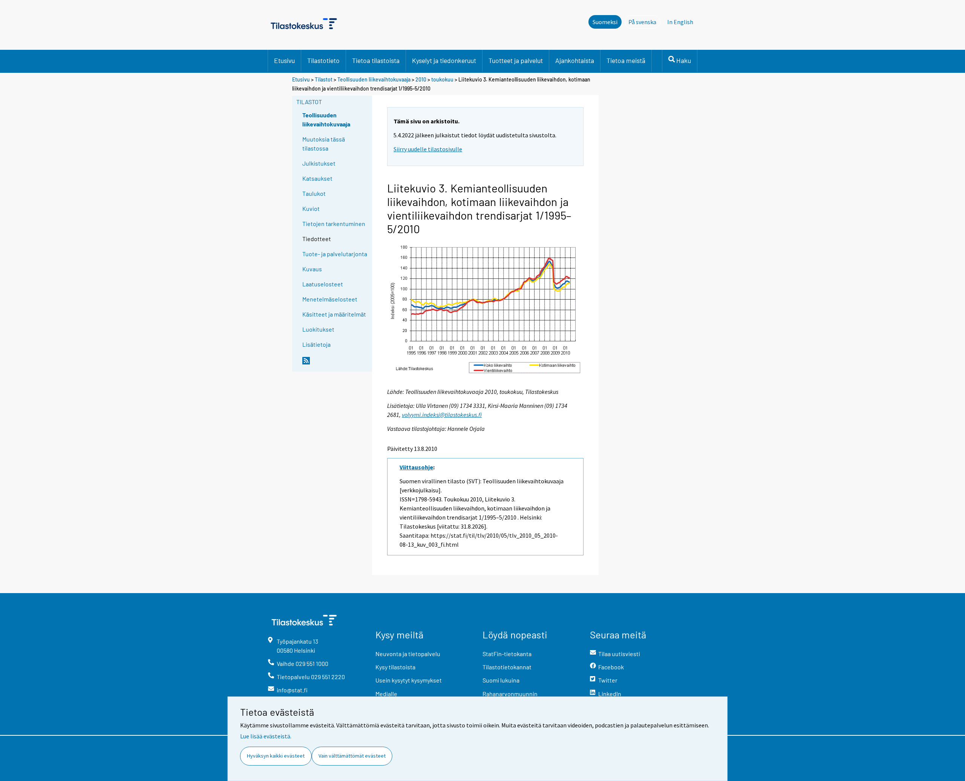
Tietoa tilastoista (376, 60)
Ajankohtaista (574, 60)
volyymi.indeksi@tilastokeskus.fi (442, 414)
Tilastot (323, 79)
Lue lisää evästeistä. (265, 736)
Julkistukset (318, 163)
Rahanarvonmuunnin (510, 693)
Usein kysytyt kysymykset (408, 680)
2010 (420, 79)
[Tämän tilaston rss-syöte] (335, 364)
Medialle (386, 693)
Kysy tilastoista (395, 666)
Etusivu (284, 60)
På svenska (644, 22)
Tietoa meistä (626, 60)
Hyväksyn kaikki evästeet (276, 755)
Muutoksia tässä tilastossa (323, 143)
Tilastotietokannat (507, 666)
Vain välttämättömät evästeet (352, 755)
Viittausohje (416, 467)
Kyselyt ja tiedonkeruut (444, 60)
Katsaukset (317, 178)
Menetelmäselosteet (329, 299)
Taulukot (314, 193)
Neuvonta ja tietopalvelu (407, 653)
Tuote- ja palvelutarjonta (334, 253)
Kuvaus (312, 268)
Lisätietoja (316, 344)
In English (680, 22)
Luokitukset (318, 329)
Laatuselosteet (322, 283)
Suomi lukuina (500, 680)
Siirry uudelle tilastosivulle (428, 149)
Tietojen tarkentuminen (333, 223)
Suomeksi (605, 22)
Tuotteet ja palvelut (516, 60)
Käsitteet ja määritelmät (334, 314)
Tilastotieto (323, 60)
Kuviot (311, 208)
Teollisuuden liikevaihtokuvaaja (374, 79)
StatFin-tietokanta (507, 653)
